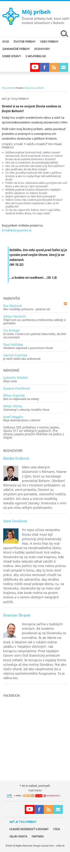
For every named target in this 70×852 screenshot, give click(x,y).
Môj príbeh (36, 11)
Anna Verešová (15, 521)
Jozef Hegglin (13, 417)
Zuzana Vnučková (16, 388)
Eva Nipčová (12, 305)
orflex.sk (60, 845)
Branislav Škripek (16, 615)
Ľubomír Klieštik (15, 377)
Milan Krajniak (14, 395)
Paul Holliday (13, 344)
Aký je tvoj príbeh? (34, 87)
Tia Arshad (11, 330)
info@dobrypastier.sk (17, 230)
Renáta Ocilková (16, 458)
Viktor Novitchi (14, 316)
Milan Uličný (12, 406)
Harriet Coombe (15, 355)
